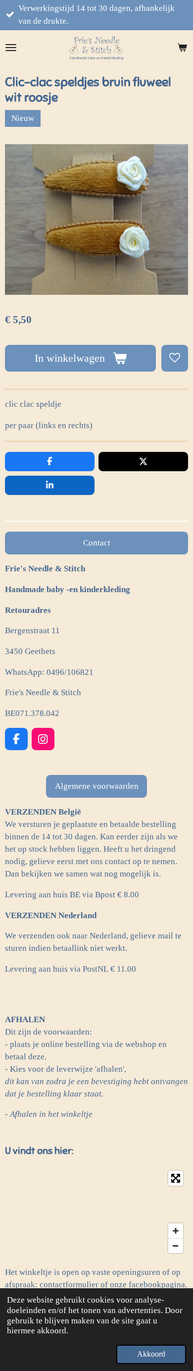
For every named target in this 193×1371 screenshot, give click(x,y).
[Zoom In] (175, 1230)
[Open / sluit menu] (11, 47)
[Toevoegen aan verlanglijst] (174, 358)
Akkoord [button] (151, 1354)
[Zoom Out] (175, 1245)
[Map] (96, 1212)
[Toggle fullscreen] (175, 1178)
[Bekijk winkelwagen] (182, 47)
